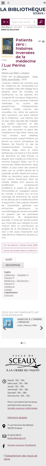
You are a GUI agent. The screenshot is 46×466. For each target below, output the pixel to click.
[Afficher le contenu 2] (24, 343)
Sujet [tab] (9, 259)
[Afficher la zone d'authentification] (8, 2)
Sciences (8, 295)
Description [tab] (13, 265)
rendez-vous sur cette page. (23, 408)
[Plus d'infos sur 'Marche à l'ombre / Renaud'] (9, 323)
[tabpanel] (19, 284)
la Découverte (21, 76)
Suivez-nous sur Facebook (22, 445)
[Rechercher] (27, 275)
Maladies (21, 275)
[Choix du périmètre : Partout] (5, 22)
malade (8, 289)
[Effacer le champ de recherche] (34, 22)
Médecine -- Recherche (16, 281)
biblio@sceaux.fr (17, 438)
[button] (44, 2)
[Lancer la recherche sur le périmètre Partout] (41, 22)
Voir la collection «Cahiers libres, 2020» (21, 245)
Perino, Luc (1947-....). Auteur (15, 73)
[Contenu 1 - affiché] (22, 343)
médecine (9, 286)
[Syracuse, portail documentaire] (23, 11)
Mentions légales (17, 417)
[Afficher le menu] (3, 2)
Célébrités (9, 275)
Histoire (8, 278)
